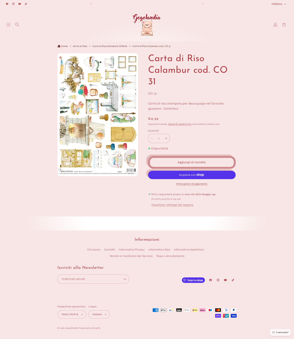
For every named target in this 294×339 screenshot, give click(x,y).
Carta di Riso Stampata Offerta (109, 46)
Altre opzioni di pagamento (191, 183)
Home (64, 46)
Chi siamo (93, 249)
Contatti (109, 249)
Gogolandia (72, 328)
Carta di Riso (80, 46)
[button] (8, 24)
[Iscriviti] (124, 279)
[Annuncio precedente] (91, 4)
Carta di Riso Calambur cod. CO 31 (151, 46)
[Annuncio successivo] (203, 4)
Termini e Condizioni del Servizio (131, 256)
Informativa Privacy (132, 249)
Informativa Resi (159, 249)
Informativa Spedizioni (189, 249)
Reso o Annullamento (170, 256)
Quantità (153, 130)
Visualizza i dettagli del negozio (172, 204)
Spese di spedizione (179, 124)
